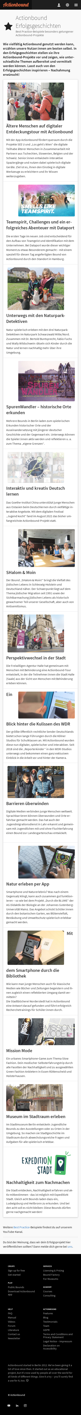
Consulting (49, 1295)
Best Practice (21, 1227)
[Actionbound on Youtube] (8, 1405)
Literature (13, 1330)
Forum (11, 1326)
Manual (12, 1317)
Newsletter (14, 1338)
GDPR (46, 1330)
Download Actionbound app (21, 1293)
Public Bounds (16, 1287)
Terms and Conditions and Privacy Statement (58, 1335)
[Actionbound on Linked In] (17, 1405)
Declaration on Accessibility (51, 1347)
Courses (47, 1291)
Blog (45, 1317)
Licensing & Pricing (53, 1270)
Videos (11, 1321)
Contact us (14, 1334)
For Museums (50, 1278)
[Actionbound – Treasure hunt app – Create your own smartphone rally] (16, 5)
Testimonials (50, 1321)
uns (70, 1246)
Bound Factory (51, 1274)
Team (46, 1326)
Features (48, 1313)
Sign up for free (16, 1270)
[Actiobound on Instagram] (25, 1405)
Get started (14, 1274)
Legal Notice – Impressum (57, 1341)
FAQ (10, 1313)
